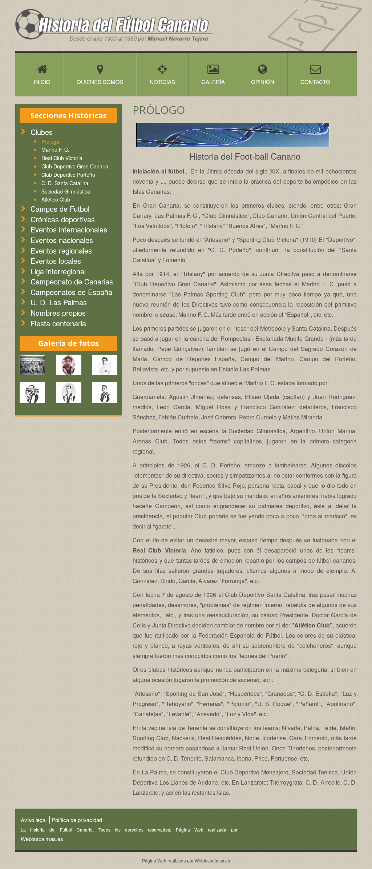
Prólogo (50, 141)
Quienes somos (100, 81)
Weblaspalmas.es (42, 838)
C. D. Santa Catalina (64, 183)
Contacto (315, 81)
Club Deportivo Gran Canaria (74, 166)
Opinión (262, 81)
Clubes (42, 132)
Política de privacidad (77, 820)
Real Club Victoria (61, 158)
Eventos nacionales (62, 240)
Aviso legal (33, 820)
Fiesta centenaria (58, 323)
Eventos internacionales (69, 229)
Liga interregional (58, 271)
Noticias (162, 81)
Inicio (42, 81)
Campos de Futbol (60, 208)
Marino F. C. (55, 149)
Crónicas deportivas (63, 219)
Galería (213, 81)
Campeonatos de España (71, 292)
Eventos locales (56, 260)
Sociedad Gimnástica (65, 191)
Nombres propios (58, 312)
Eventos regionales (61, 250)
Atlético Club (55, 199)
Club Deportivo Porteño (68, 174)
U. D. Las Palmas (59, 302)
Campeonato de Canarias (72, 281)
